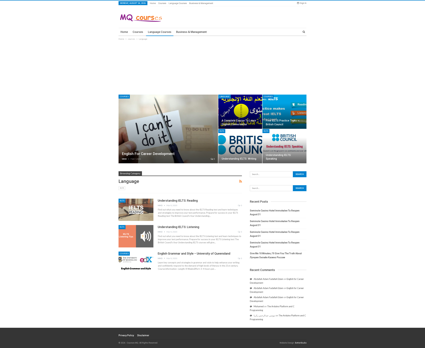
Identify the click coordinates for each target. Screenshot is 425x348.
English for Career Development (148, 154)
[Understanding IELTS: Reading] (136, 210)
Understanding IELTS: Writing (239, 158)
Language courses (178, 3)
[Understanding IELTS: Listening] (136, 236)
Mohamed (259, 306)
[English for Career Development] (168, 128)
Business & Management (201, 3)
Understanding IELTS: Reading (178, 200)
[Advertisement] (212, 65)
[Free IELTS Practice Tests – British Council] (284, 111)
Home (153, 3)
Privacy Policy (126, 335)
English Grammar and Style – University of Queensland (194, 253)
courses (162, 3)
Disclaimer (143, 335)
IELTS (221, 131)
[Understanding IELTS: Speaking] (284, 146)
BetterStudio (300, 343)
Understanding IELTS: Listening (178, 227)
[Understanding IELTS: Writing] (240, 146)
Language (224, 96)
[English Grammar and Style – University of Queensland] (136, 263)
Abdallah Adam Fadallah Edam (268, 279)
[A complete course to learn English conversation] (240, 111)
